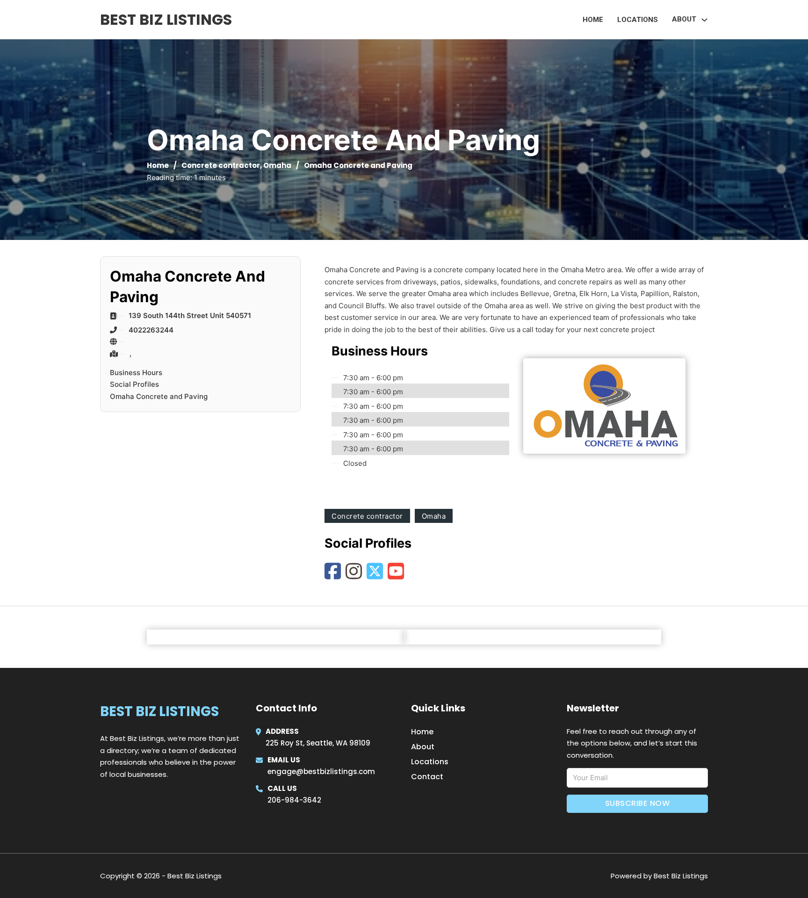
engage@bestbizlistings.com (321, 771)
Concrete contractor (220, 165)
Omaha (277, 165)
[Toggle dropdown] (704, 19)
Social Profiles (134, 384)
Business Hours (136, 372)
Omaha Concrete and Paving (159, 396)
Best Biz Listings (166, 19)
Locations (637, 19)
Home (593, 19)
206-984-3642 (294, 800)
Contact (427, 776)
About (422, 746)
